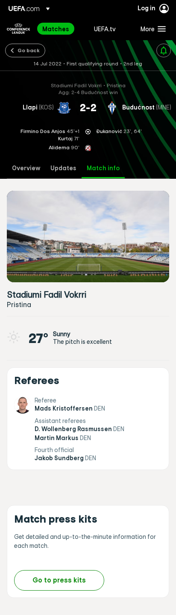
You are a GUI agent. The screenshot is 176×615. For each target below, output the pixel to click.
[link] (56, 28)
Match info (103, 168)
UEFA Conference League (18, 29)
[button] (151, 28)
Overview (26, 168)
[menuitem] (61, 28)
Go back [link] (29, 50)
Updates (63, 168)
